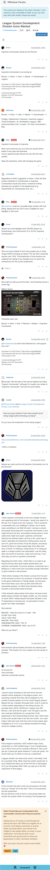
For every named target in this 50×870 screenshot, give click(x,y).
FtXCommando (11, 247)
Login (15, 851)
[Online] (3, 782)
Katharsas (9, 110)
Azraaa (8, 68)
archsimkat (10, 174)
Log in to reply (41, 34)
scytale (8, 400)
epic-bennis (10, 513)
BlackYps (9, 782)
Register (8, 851)
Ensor (8, 48)
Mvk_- (8, 140)
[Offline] (3, 47)
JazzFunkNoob (11, 688)
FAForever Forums (17, 2)
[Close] (45, 811)
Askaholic (9, 377)
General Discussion (11, 30)
